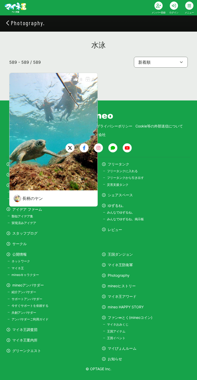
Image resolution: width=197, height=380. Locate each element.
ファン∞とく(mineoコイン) (130, 317)
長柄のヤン (32, 198)
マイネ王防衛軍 (120, 265)
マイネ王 (18, 268)
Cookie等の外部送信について (159, 126)
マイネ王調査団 (24, 329)
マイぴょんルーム (122, 348)
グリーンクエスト (26, 350)
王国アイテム (116, 331)
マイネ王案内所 (24, 340)
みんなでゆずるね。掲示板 (125, 219)
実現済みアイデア (24, 223)
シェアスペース (120, 195)
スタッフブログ (24, 233)
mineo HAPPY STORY (126, 307)
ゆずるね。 (117, 205)
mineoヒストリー (122, 286)
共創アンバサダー (24, 312)
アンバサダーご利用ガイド (30, 319)
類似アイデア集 (22, 216)
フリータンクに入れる (122, 171)
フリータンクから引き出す (125, 178)
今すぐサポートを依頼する (30, 306)
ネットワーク (21, 261)
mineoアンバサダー (28, 285)
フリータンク (118, 164)
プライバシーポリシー (114, 126)
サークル (19, 244)
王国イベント (116, 338)
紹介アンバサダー (24, 292)
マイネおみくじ (118, 324)
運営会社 (98, 134)
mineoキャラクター (25, 275)
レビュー (115, 229)
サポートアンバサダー (27, 299)
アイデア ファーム (27, 209)
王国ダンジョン (120, 254)
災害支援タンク (118, 185)
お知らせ (115, 359)
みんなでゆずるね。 (121, 212)
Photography (119, 275)
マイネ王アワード (122, 296)
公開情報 (19, 254)
